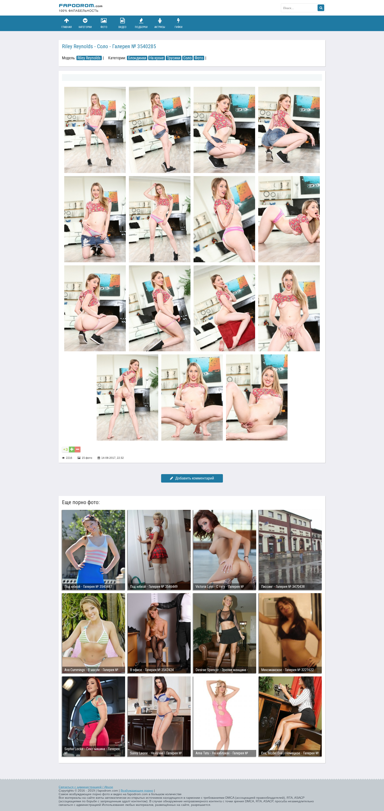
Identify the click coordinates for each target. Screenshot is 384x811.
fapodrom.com (81, 8)
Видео (122, 27)
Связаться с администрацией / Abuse (86, 787)
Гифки (178, 27)
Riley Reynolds (89, 58)
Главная (66, 27)
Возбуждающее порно (137, 790)
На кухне (156, 58)
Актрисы (159, 27)
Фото (103, 27)
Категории (85, 27)
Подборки (141, 27)
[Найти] (321, 7)
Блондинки (137, 58)
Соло (187, 58)
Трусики (173, 58)
